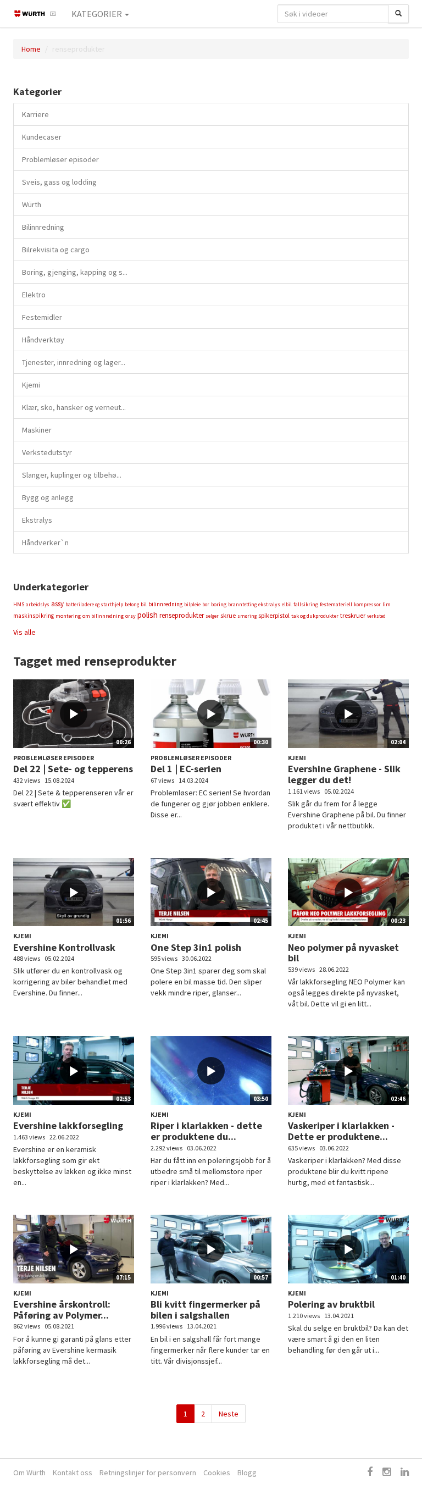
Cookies (216, 1472)
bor (205, 604)
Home (31, 49)
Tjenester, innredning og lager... (73, 362)
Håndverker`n (45, 542)
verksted (376, 616)
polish (147, 615)
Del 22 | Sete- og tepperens (73, 768)
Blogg (247, 1472)
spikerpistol (274, 615)
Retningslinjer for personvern (147, 1472)
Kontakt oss (72, 1472)
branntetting (242, 604)
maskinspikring (33, 615)
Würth (31, 204)
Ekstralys (37, 520)
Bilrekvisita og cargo (56, 249)
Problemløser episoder (60, 159)
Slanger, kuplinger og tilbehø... (71, 475)
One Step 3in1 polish (196, 947)
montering (68, 615)
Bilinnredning (43, 227)
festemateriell (336, 604)
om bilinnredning (103, 615)
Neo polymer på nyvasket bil (343, 953)
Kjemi (31, 385)
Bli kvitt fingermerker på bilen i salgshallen (205, 1309)
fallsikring (305, 604)
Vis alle (24, 632)
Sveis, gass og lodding (59, 182)
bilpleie (192, 604)
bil (144, 604)
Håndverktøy (43, 340)
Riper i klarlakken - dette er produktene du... (206, 1131)
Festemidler (42, 317)
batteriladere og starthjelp (94, 604)
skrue (228, 615)
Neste (228, 1414)
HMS (18, 604)
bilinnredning (165, 604)
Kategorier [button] (97, 13)
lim (386, 604)
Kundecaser (42, 137)
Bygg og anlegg (48, 497)
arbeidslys (37, 604)
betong (132, 604)
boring (218, 604)
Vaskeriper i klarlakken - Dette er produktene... (341, 1131)
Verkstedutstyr (47, 452)
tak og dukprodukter (314, 615)
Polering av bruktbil (331, 1304)
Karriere (35, 114)
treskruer (352, 615)
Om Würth (29, 1472)
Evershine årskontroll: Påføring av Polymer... (61, 1309)
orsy (130, 615)
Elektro (34, 295)
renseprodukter (181, 615)
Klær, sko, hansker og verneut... (74, 407)
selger (212, 616)
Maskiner (37, 430)
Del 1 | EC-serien (186, 768)
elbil (287, 604)
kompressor (367, 604)
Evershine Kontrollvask (64, 947)
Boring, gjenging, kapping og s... (74, 272)
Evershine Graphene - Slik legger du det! (344, 774)
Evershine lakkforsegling (68, 1125)
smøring (247, 616)
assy (57, 603)
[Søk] (398, 13)
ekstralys (269, 604)
